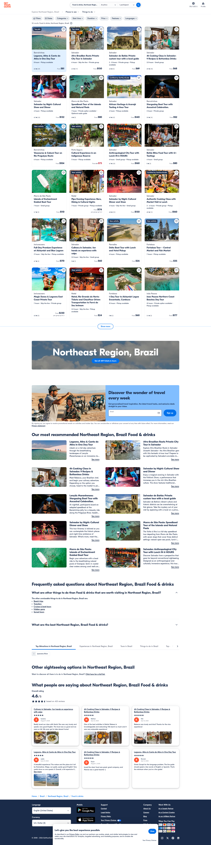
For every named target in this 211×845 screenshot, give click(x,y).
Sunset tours (39, 612)
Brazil (42, 796)
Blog (145, 816)
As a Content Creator (166, 812)
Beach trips (38, 601)
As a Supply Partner (165, 809)
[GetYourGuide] (7, 5)
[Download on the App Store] (86, 820)
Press (145, 820)
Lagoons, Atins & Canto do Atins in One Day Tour (55, 752)
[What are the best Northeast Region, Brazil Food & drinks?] (176, 624)
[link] (49, 49)
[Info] (71, 23)
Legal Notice (105, 812)
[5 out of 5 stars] (55, 715)
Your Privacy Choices (109, 820)
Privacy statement (38, 426)
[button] (49, 49)
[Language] (193, 3)
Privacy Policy (106, 816)
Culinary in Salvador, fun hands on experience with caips (53, 710)
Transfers (38, 604)
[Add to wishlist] (63, 29)
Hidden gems (39, 609)
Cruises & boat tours (42, 607)
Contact (104, 809)
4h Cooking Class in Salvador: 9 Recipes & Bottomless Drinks (102, 710)
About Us (147, 809)
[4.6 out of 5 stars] (39, 701)
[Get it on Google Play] (86, 810)
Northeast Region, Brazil (58, 796)
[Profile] (203, 3)
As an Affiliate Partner (166, 816)
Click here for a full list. (95, 674)
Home (34, 796)
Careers (146, 812)
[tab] (54, 646)
